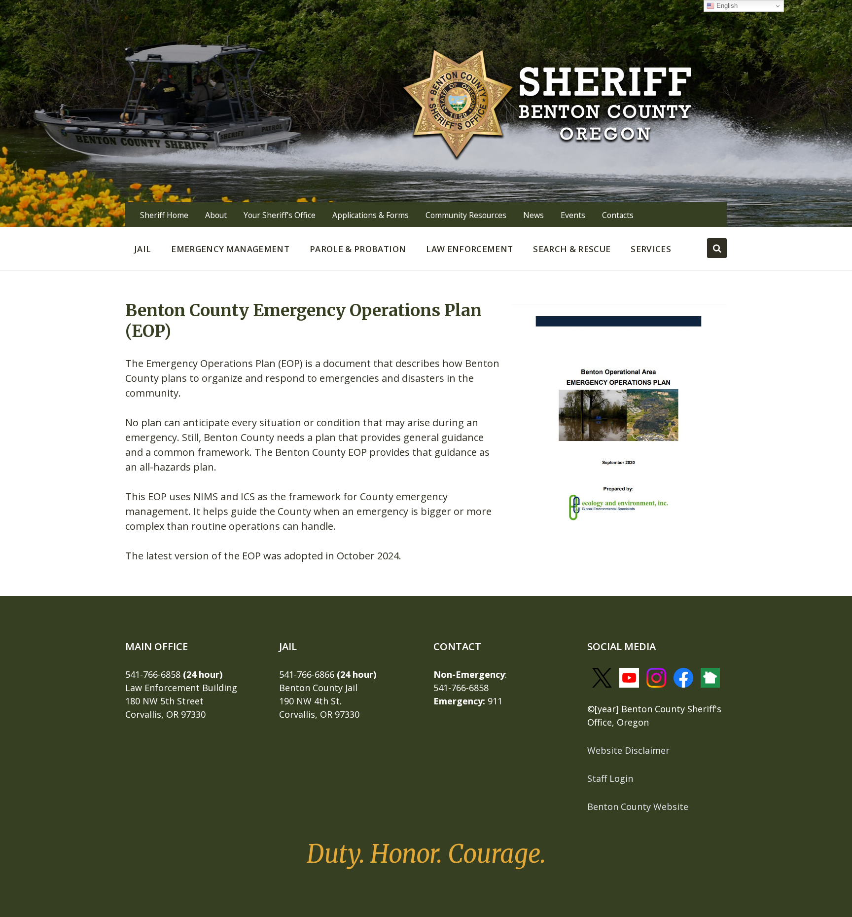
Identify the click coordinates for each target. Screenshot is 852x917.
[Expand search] (717, 248)
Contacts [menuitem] (618, 215)
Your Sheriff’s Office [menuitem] (280, 215)
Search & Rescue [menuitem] (571, 249)
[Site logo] (548, 103)
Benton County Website (637, 806)
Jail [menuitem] (142, 249)
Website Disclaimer (628, 750)
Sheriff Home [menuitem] (164, 215)
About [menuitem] (216, 215)
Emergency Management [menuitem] (230, 249)
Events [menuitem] (573, 215)
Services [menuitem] (651, 249)
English (726, 5)
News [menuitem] (533, 215)
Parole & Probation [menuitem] (358, 249)
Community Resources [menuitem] (466, 215)
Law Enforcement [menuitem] (469, 249)
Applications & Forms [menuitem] (370, 215)
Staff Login (610, 778)
